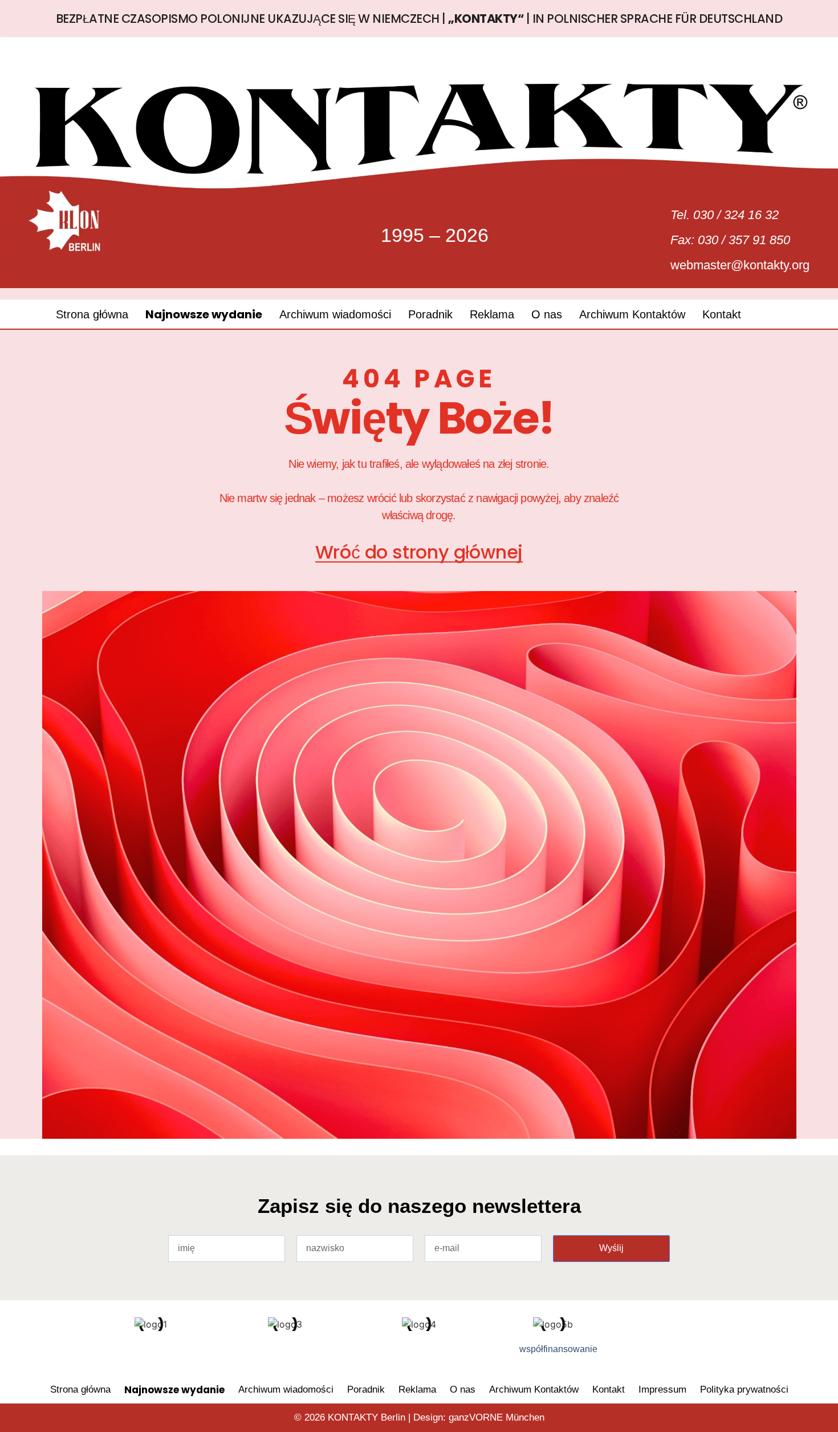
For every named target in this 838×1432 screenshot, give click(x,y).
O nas (546, 314)
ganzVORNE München (496, 1417)
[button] (773, 314)
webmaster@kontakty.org (739, 265)
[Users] (139, 1353)
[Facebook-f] (102, 1353)
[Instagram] (176, 1353)
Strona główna (92, 314)
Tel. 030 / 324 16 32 (724, 215)
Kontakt (721, 314)
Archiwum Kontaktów (632, 314)
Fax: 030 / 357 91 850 (730, 240)
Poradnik (430, 314)
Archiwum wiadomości (335, 314)
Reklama (492, 314)
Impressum (662, 1389)
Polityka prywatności (744, 1389)
